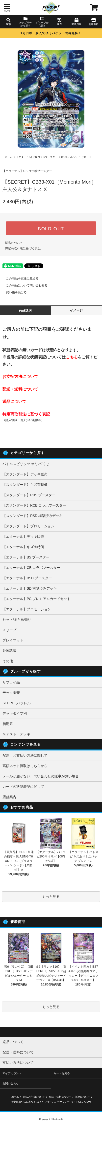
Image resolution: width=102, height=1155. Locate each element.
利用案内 (94, 24)
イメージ (76, 310)
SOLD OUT (51, 228)
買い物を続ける (16, 292)
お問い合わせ (10, 1083)
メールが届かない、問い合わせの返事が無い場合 (40, 776)
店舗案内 (9, 797)
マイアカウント (12, 1073)
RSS (79, 1101)
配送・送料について (60, 1096)
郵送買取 (76, 24)
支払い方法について (34, 1096)
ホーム (8, 157)
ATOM (87, 1101)
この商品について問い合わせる (27, 285)
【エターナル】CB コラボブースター (36, 157)
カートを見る (61, 1073)
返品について (14, 243)
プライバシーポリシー (57, 1101)
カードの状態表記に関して (23, 787)
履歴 (59, 24)
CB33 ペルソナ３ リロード (76, 157)
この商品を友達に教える (22, 278)
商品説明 (25, 310)
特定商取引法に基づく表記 (23, 248)
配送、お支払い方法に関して (25, 755)
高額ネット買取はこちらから (25, 766)
